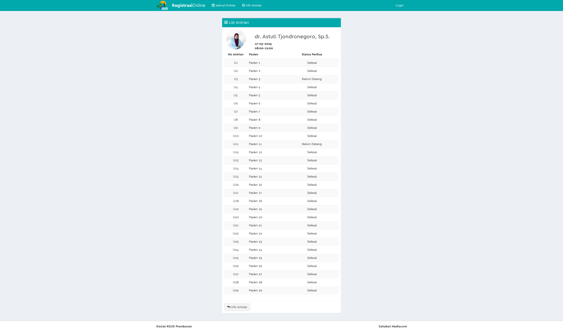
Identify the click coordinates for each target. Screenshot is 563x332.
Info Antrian (253, 5)
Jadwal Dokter (225, 5)
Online (188, 5)
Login (400, 5)
